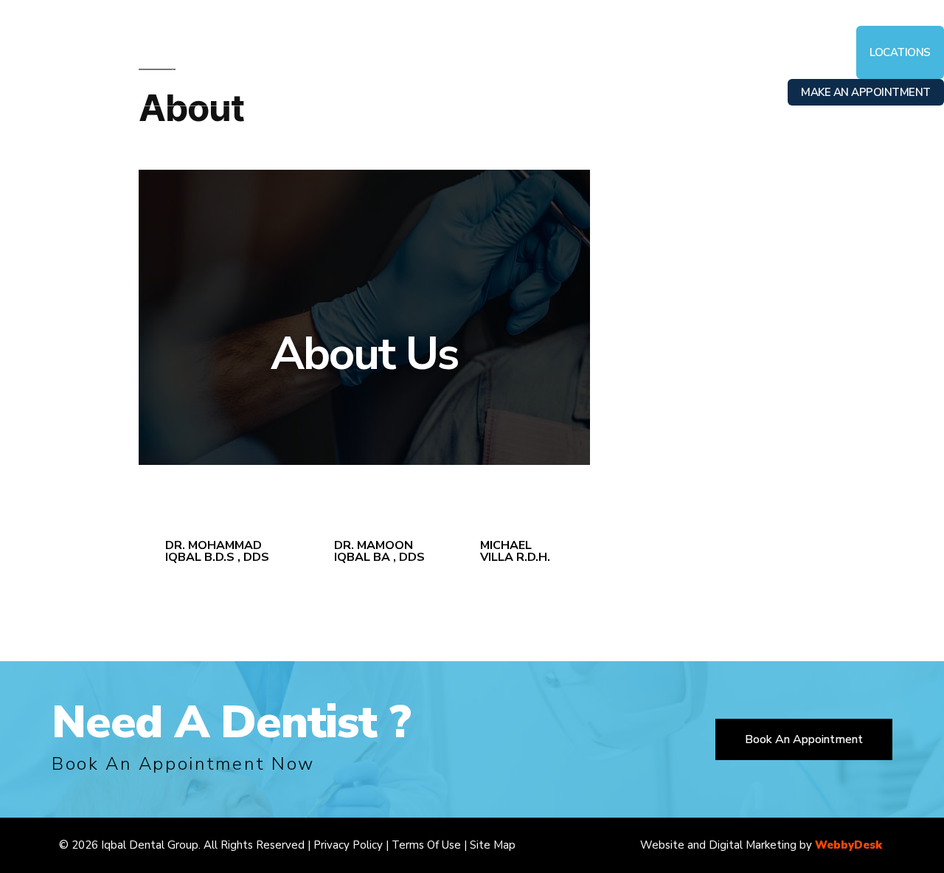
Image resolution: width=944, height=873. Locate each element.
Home (303, 52)
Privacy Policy (348, 845)
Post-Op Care (737, 52)
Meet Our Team (440, 52)
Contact (821, 52)
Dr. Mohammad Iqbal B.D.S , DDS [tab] (217, 551)
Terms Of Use (426, 845)
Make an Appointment (866, 92)
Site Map (493, 845)
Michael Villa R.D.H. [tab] (515, 551)
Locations (900, 52)
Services (526, 52)
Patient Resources (624, 52)
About (358, 52)
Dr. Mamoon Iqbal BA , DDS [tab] (379, 551)
